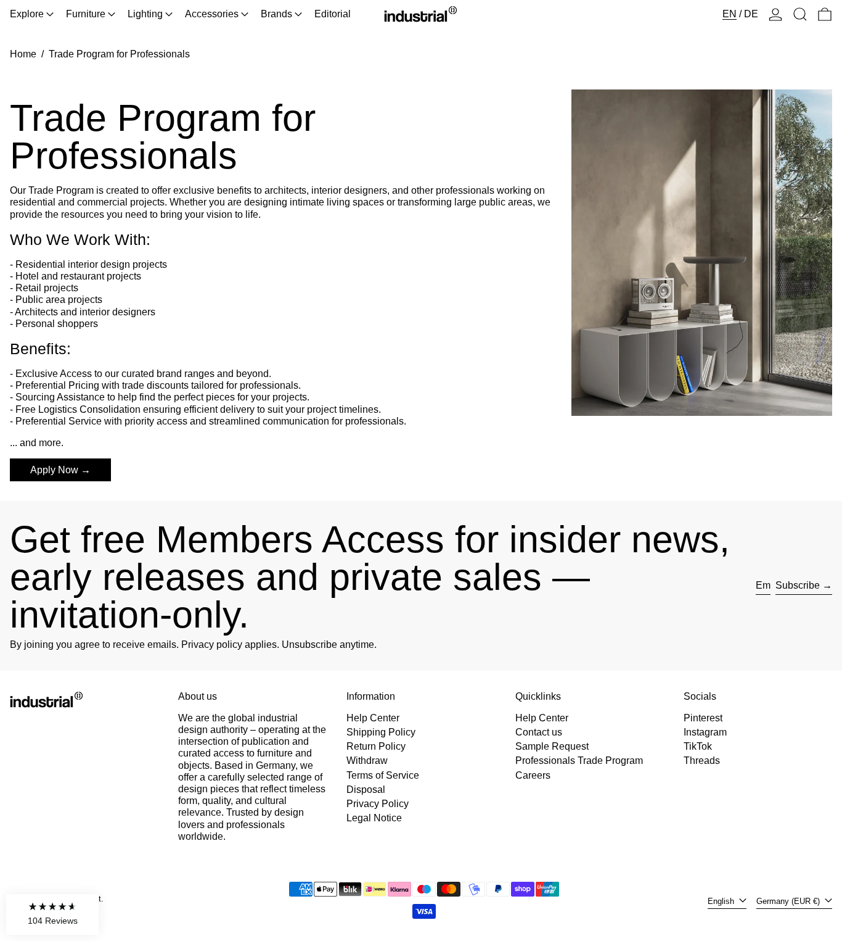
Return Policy (376, 746)
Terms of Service (382, 775)
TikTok (698, 746)
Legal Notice (374, 818)
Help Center (372, 718)
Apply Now (54, 470)
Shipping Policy (380, 732)
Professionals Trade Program (579, 760)
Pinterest (703, 718)
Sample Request (552, 746)
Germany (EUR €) (789, 901)
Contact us (538, 732)
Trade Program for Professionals (119, 54)
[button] (800, 14)
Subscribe (797, 585)
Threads (702, 760)
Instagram (705, 732)
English (722, 901)
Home (23, 54)
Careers (532, 775)
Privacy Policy (377, 803)
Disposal (365, 789)
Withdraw (367, 760)
